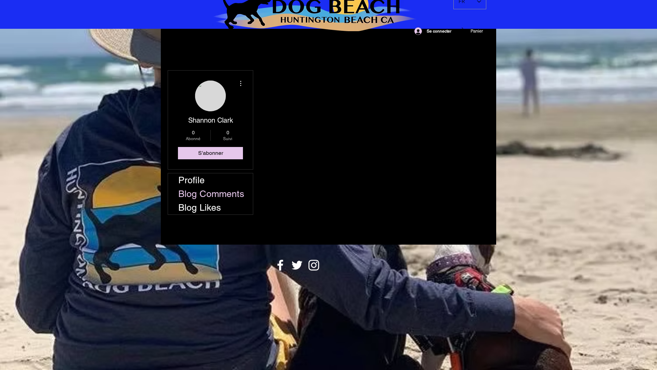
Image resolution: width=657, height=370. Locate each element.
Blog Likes (199, 207)
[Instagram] (314, 265)
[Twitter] (297, 265)
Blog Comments (211, 193)
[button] (476, 31)
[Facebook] (280, 265)
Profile (191, 180)
